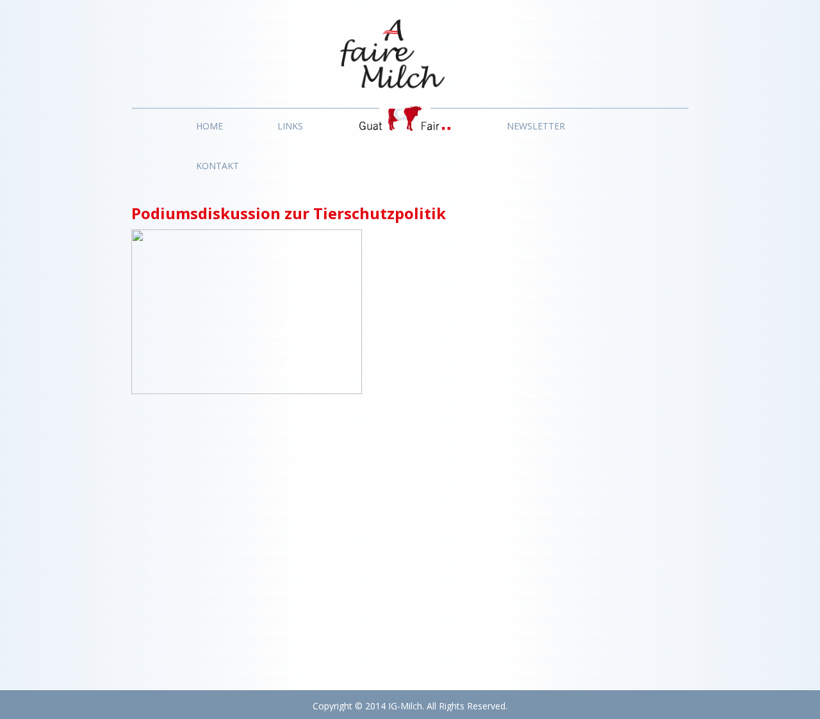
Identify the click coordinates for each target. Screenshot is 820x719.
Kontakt (217, 166)
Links (290, 126)
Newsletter (536, 126)
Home (209, 126)
